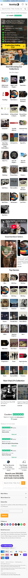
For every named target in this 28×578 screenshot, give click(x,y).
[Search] (25, 9)
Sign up (4, 515)
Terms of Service (10, 562)
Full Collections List (5, 563)
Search (2, 562)
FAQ (2, 571)
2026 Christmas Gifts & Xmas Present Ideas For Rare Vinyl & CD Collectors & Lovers (13, 568)
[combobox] (12, 9)
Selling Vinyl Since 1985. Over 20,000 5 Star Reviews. (14, 13)
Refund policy (18, 562)
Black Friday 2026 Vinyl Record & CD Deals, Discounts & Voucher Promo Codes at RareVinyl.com (13, 566)
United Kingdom (8, 548)
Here (16, 72)
